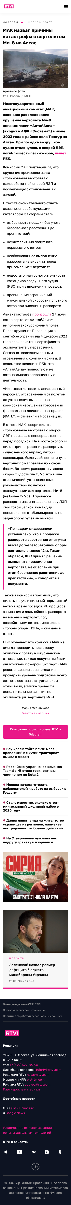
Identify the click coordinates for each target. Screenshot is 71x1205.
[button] (66, 6)
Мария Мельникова (35, 708)
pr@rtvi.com (36, 1079)
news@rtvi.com (38, 1075)
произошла (41, 314)
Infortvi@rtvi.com (48, 1070)
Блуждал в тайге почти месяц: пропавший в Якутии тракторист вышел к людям (31, 753)
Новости (10, 22)
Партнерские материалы (22, 1089)
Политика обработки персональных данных (32, 1016)
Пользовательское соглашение (24, 1010)
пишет (60, 153)
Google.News (15, 1113)
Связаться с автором (35, 713)
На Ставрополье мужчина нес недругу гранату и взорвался (30, 840)
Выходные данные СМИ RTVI (22, 1004)
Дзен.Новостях (22, 1108)
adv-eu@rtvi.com (37, 1084)
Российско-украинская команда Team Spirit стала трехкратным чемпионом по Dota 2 (32, 771)
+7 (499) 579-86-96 (24, 1065)
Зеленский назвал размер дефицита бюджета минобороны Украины (32, 970)
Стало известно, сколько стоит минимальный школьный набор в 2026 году (31, 806)
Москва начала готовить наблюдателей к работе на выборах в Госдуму (34, 788)
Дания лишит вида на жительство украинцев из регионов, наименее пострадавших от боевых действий (33, 824)
